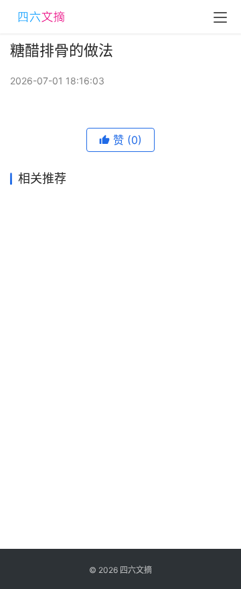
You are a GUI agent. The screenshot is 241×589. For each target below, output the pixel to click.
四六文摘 (136, 570)
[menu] (220, 17)
